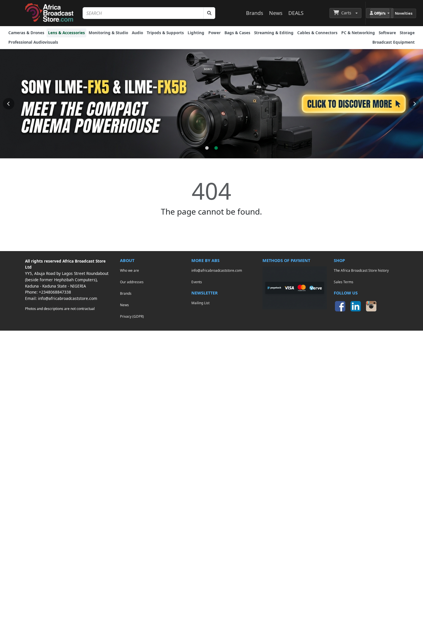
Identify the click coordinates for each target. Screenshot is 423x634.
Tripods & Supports (165, 32)
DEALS (296, 12)
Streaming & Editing (274, 32)
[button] (345, 13)
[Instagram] (371, 306)
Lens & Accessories (66, 32)
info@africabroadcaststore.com (67, 298)
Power (214, 32)
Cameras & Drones (26, 32)
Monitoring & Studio (108, 32)
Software (387, 32)
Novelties (403, 13)
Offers (380, 13)
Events (196, 282)
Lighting (196, 32)
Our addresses (132, 282)
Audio (137, 32)
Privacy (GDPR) (132, 316)
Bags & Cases (237, 32)
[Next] (414, 103)
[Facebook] (340, 306)
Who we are (129, 270)
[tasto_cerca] (209, 13)
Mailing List (200, 302)
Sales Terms (343, 282)
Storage (407, 32)
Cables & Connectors (317, 32)
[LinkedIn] (355, 306)
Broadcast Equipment (393, 42)
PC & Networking (358, 32)
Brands (254, 12)
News (276, 12)
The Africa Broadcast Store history (361, 270)
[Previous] (8, 103)
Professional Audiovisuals (33, 42)
